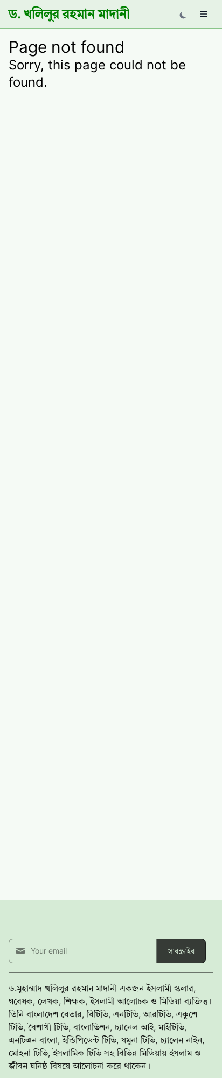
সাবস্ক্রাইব (181, 950)
